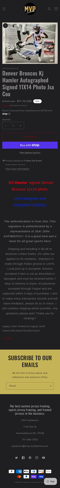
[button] (3, 9)
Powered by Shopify (39, 482)
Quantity (6, 119)
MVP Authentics (25, 482)
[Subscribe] (50, 386)
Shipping (5, 105)
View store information (17, 169)
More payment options (30, 152)
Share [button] (9, 338)
